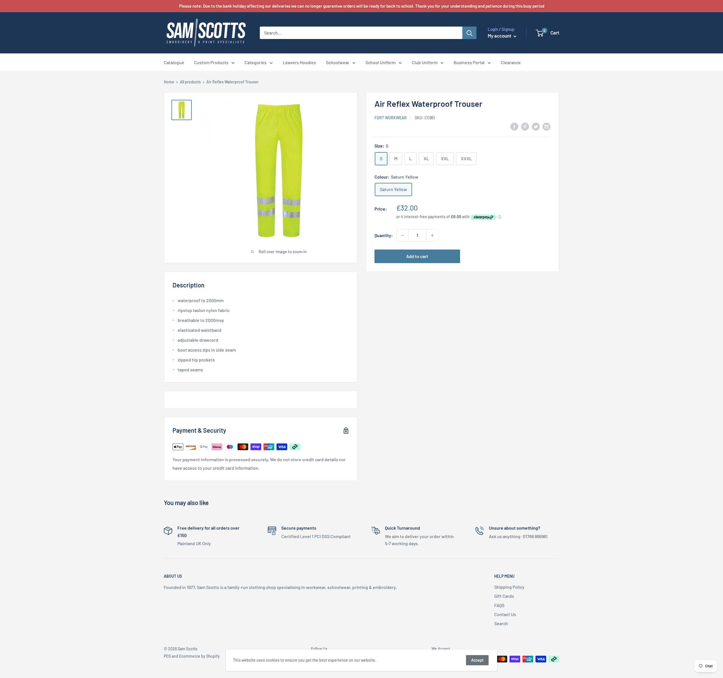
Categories (256, 62)
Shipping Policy (509, 587)
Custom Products (211, 62)
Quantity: (383, 235)
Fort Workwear (390, 118)
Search (501, 623)
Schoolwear (337, 62)
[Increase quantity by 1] (432, 235)
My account (500, 35)
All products (190, 81)
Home (169, 81)
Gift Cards (504, 596)
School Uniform (380, 62)
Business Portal (469, 62)
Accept (477, 660)
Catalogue (174, 62)
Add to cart (417, 256)
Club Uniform (424, 62)
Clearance (511, 62)
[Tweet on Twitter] (536, 126)
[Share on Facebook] (514, 126)
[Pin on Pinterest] (525, 126)
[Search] (469, 33)
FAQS (499, 605)
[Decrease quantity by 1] (402, 235)
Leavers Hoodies (299, 62)
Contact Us (505, 614)
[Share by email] (546, 126)
